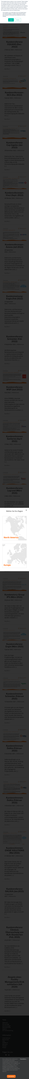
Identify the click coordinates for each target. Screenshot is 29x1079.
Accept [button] (11, 20)
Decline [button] (18, 20)
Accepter (11, 1076)
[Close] (26, 510)
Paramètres (23, 1059)
